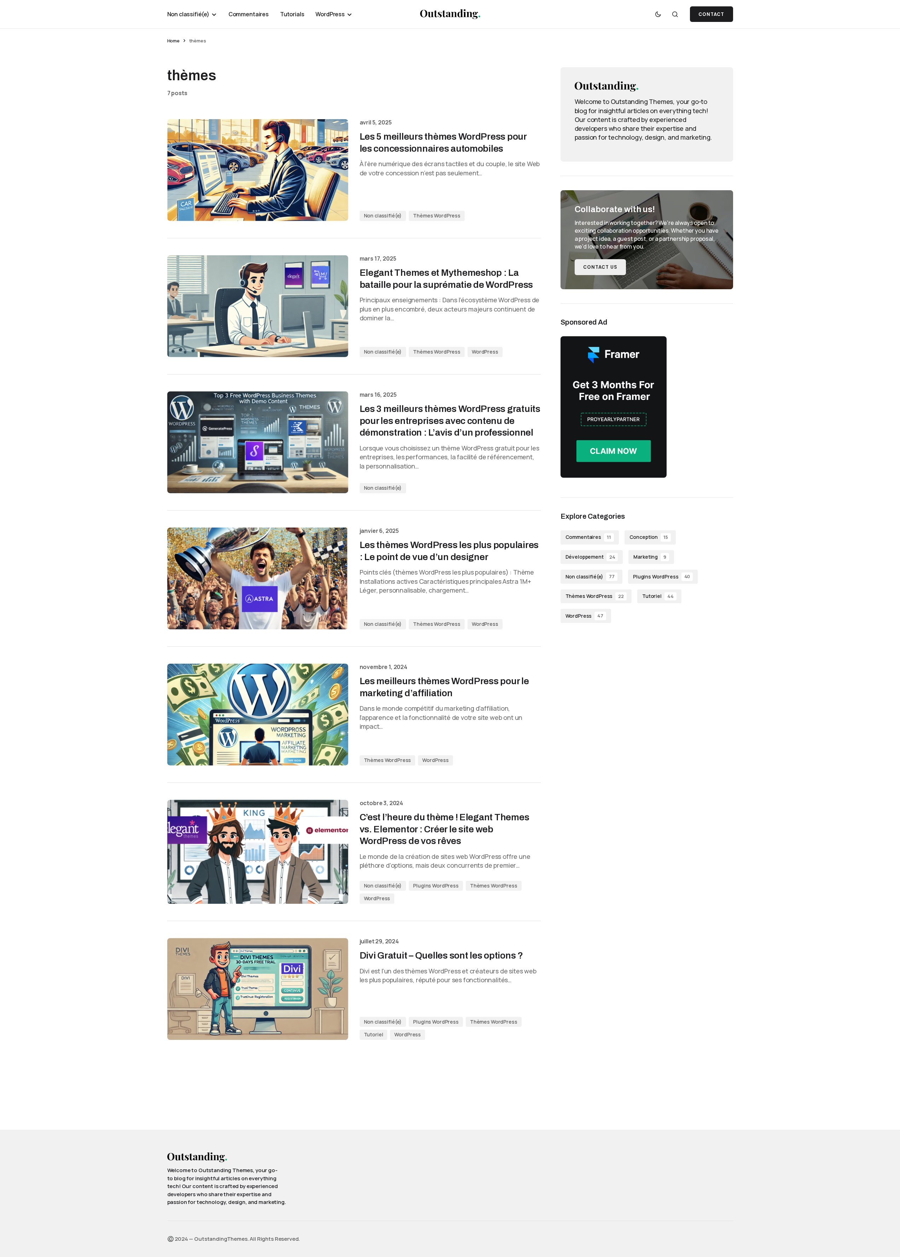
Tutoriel (373, 1034)
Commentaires (588, 537)
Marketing (649, 556)
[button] (658, 14)
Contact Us (600, 267)
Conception (648, 537)
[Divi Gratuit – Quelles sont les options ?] (257, 989)
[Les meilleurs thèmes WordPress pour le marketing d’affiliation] (257, 715)
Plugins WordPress (436, 885)
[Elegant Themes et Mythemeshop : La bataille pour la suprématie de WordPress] (257, 306)
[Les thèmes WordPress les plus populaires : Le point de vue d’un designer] (257, 578)
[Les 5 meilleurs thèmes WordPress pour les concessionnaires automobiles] (257, 170)
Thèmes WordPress (436, 215)
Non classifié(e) (383, 215)
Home (173, 40)
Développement (590, 556)
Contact (711, 14)
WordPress (485, 351)
